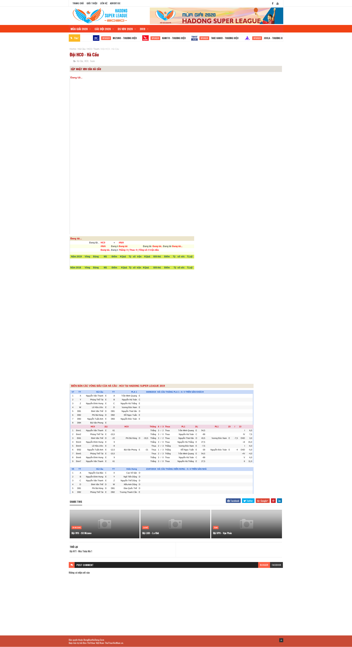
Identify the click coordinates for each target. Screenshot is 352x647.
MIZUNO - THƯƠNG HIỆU (113, 38)
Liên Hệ (103, 3)
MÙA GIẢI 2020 (79, 29)
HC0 (89, 48)
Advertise (115, 3)
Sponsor (94, 38)
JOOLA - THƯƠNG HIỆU (263, 38)
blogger (264, 564)
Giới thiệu (92, 3)
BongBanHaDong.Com (94, 639)
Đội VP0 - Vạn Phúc (222, 533)
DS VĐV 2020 (125, 29)
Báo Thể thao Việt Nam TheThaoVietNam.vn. (103, 642)
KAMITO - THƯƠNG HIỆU (162, 38)
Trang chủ (78, 3)
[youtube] (278, 3)
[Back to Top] (281, 640)
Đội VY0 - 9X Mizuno (81, 533)
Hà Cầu (81, 48)
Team (96, 48)
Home (73, 48)
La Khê (145, 527)
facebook (276, 564)
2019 (143, 29)
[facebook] (273, 3)
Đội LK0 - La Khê (150, 533)
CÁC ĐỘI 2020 (103, 29)
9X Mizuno (76, 527)
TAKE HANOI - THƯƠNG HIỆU (213, 38)
